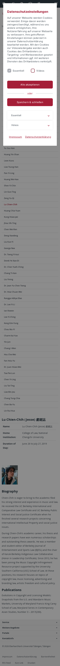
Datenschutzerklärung (38, 136)
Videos (40, 70)
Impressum (15, 136)
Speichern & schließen (30, 102)
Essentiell (18, 70)
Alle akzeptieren (30, 84)
